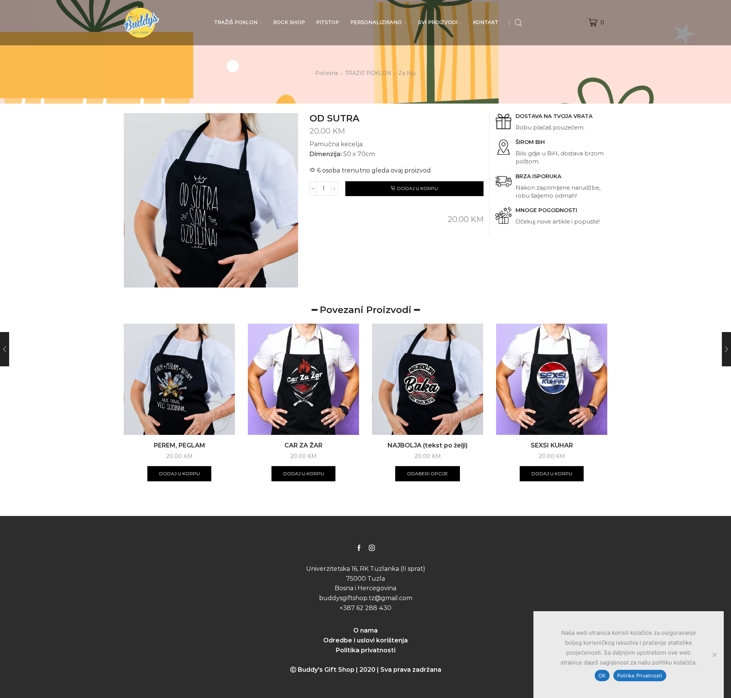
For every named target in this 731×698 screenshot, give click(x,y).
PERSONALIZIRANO (376, 22)
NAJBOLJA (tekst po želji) (428, 445)
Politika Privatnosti (639, 675)
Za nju (407, 73)
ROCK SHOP (289, 22)
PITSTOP (327, 22)
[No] (714, 654)
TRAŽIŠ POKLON (236, 22)
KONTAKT (485, 22)
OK (602, 675)
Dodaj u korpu (417, 188)
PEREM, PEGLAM (179, 445)
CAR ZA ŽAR (303, 445)
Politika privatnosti (366, 650)
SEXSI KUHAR (552, 445)
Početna (326, 73)
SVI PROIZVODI (438, 22)
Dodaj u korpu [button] (179, 473)
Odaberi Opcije (427, 473)
